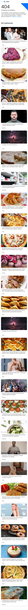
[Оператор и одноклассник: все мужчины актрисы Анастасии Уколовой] (14, 513)
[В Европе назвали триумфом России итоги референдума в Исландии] (14, 389)
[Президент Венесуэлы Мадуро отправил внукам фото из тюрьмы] (14, 451)
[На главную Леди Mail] (7, 1)
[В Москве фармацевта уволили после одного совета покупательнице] (14, 181)
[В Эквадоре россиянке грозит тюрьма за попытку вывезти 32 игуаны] (14, 596)
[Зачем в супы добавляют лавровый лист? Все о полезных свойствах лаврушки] (14, 430)
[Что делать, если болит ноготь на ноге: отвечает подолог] (14, 471)
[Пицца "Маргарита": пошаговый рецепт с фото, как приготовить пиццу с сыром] (14, 223)
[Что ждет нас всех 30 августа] (14, 140)
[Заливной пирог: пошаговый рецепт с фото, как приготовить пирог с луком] (14, 78)
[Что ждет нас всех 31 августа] (14, 326)
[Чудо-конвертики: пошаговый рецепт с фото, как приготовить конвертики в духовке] (14, 306)
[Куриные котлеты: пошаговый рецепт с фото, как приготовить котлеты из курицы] (14, 492)
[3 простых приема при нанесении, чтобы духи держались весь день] (14, 368)
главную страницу (16, 16)
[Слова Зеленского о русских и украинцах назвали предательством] (14, 119)
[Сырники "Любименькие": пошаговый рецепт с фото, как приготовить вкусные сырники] (14, 202)
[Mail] (4, 1)
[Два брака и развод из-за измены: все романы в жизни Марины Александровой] (14, 36)
